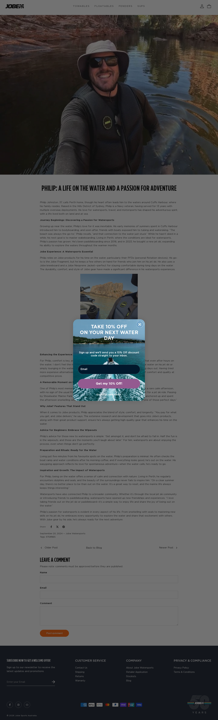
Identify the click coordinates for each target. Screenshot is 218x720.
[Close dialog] (140, 324)
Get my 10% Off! (109, 383)
